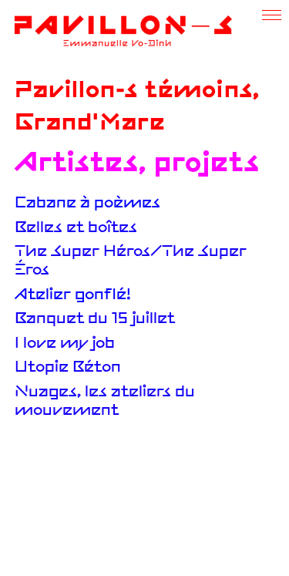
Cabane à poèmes (87, 203)
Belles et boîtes (76, 228)
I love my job (65, 344)
